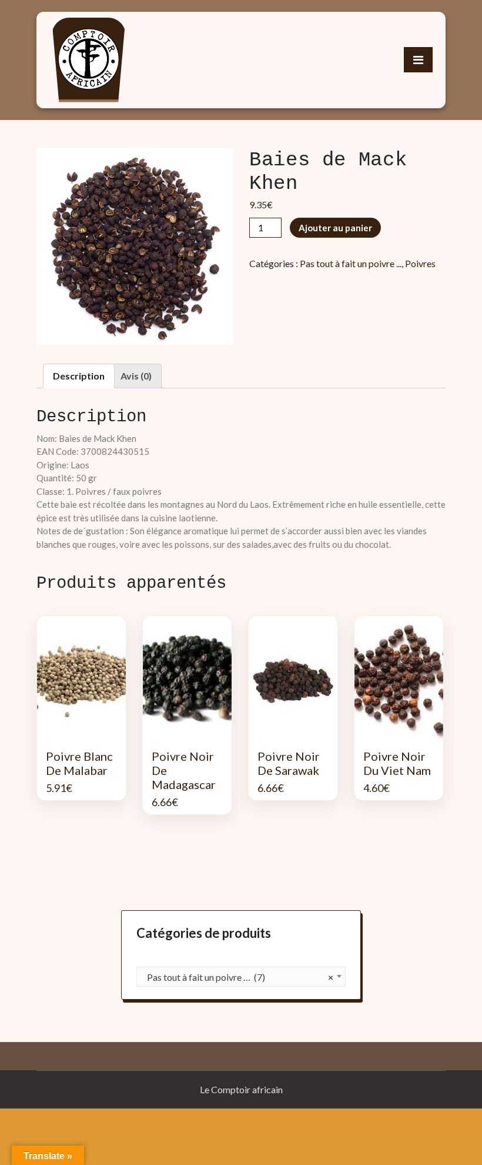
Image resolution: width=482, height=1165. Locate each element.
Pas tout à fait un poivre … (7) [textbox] (237, 977)
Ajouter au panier (335, 227)
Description (79, 375)
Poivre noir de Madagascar (184, 770)
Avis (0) (136, 375)
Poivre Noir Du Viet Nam (397, 763)
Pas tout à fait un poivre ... (350, 263)
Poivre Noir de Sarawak (288, 763)
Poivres (420, 263)
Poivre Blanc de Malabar (79, 763)
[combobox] (241, 977)
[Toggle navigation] (418, 59)
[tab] (79, 376)
